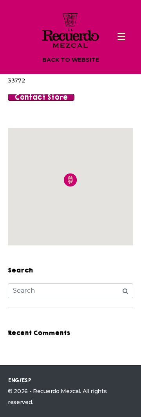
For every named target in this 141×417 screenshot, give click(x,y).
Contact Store (41, 97)
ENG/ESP (19, 380)
